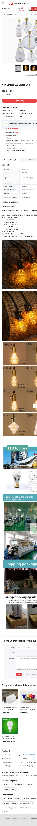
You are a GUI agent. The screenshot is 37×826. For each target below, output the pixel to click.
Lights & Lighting (11, 14)
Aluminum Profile (7, 759)
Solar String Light (7, 762)
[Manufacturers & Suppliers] (18, 3)
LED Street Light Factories (11, 798)
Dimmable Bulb (17, 784)
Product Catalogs (29, 755)
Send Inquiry (19, 101)
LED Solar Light (6, 766)
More (3, 811)
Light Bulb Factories (30, 798)
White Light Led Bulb (10, 803)
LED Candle (23, 759)
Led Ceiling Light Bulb (26, 803)
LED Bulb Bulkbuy (25, 808)
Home (3, 14)
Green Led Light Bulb (10, 808)
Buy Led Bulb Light (9, 789)
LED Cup (6, 784)
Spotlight (29, 784)
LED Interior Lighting (23, 14)
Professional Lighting (26, 766)
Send (18, 674)
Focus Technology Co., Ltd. (25, 818)
